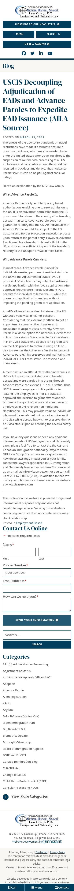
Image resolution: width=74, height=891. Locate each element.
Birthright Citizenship (17, 742)
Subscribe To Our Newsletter (35, 24)
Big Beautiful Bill (14, 729)
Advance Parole (13, 690)
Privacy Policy (57, 852)
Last (41, 558)
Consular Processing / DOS (21, 787)
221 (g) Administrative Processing (25, 664)
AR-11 (7, 703)
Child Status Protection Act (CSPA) (25, 781)
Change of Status (14, 775)
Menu (20, 34)
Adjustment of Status (17, 671)
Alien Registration (15, 696)
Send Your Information (35, 620)
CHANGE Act (11, 768)
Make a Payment (35, 44)
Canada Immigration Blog (20, 761)
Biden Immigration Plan (19, 722)
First (6, 558)
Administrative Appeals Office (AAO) (27, 677)
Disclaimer (41, 852)
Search (52, 34)
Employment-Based (29, 523)
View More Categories (29, 796)
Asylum (8, 710)
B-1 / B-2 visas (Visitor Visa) (21, 716)
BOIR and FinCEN (14, 755)
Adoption (9, 684)
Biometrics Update (15, 735)
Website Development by (37, 841)
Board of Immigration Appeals (23, 749)
